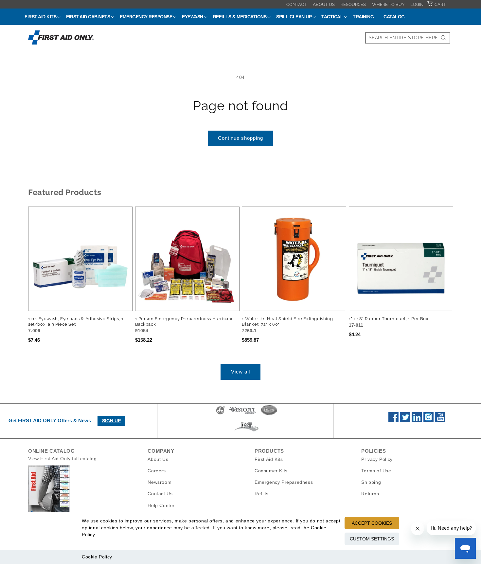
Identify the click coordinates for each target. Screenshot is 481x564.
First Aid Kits (269, 459)
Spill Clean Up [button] (294, 16)
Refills (261, 493)
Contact (296, 4)
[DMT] (246, 431)
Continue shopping (240, 138)
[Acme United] (220, 414)
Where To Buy (388, 4)
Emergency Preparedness (284, 482)
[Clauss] (268, 414)
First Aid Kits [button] (40, 16)
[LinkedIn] (417, 420)
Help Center (161, 505)
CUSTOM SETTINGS (372, 538)
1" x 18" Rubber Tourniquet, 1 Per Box (389, 318)
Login (416, 4)
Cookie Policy (97, 556)
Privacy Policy (376, 459)
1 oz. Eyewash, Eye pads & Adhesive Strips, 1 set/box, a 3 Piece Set (75, 321)
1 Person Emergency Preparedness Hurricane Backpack (184, 321)
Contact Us (160, 493)
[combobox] (407, 37)
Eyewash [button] (192, 16)
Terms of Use (376, 470)
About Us (324, 4)
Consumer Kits (271, 470)
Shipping (371, 482)
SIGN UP (111, 420)
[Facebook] (393, 420)
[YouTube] (440, 420)
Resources (353, 4)
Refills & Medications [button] (240, 16)
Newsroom (159, 482)
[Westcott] (242, 414)
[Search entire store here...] (443, 37)
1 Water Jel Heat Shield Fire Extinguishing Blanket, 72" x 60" (287, 321)
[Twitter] (405, 420)
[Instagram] (428, 420)
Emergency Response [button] (146, 16)
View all (240, 371)
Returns (370, 493)
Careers (157, 470)
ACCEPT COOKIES (372, 523)
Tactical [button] (332, 16)
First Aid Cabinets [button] (88, 16)
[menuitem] (296, 4)
